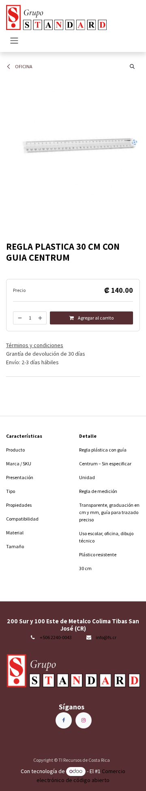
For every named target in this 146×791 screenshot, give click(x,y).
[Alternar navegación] (14, 40)
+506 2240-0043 (56, 637)
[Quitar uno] (19, 318)
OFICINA (23, 66)
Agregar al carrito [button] (95, 318)
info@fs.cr (106, 637)
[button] (132, 66)
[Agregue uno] (40, 318)
